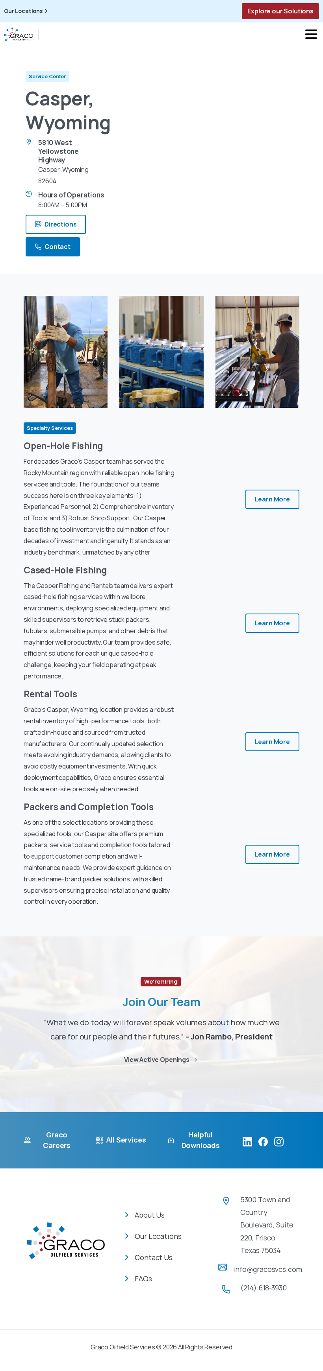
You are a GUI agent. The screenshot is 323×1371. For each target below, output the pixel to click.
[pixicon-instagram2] (279, 1141)
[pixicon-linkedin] (247, 1141)
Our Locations (23, 11)
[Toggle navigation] (311, 34)
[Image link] (66, 1246)
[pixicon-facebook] (263, 1141)
